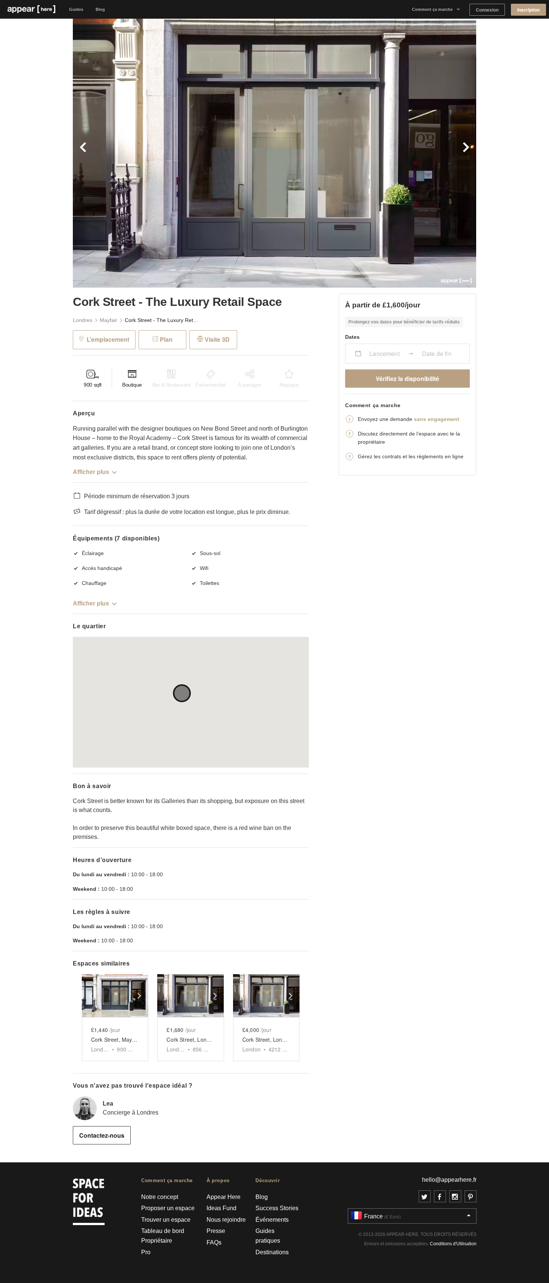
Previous (173, 153)
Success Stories (276, 1208)
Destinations (272, 1252)
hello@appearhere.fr (449, 1180)
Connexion (487, 10)
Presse (216, 1231)
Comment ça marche (432, 9)
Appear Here (224, 1197)
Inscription (528, 10)
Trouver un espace (165, 1220)
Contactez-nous (101, 1135)
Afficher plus (91, 472)
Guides (76, 9)
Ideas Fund (221, 1208)
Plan (166, 339)
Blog (100, 9)
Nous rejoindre (226, 1220)
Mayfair (108, 320)
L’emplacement (108, 339)
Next (375, 153)
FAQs (214, 1242)
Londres (82, 320)
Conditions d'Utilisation (453, 1243)
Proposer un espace (168, 1208)
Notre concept (159, 1197)
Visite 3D (217, 339)
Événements (272, 1220)
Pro (146, 1252)
